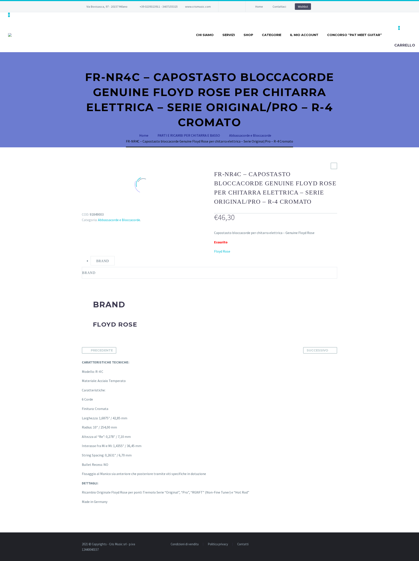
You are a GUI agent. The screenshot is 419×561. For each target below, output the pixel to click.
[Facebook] (228, 6)
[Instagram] (235, 6)
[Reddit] (116, 208)
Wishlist (303, 7)
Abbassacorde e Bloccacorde (119, 220)
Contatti (243, 544)
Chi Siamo (205, 35)
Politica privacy (218, 544)
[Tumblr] (103, 208)
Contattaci (279, 7)
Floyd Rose (222, 251)
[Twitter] (91, 208)
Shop (248, 35)
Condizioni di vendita (185, 544)
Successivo (317, 350)
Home (259, 7)
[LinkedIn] (110, 208)
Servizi (228, 35)
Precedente (102, 350)
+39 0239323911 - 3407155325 (159, 7)
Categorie (271, 35)
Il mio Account (304, 35)
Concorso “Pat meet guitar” (354, 35)
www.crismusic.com (198, 7)
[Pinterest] (97, 208)
